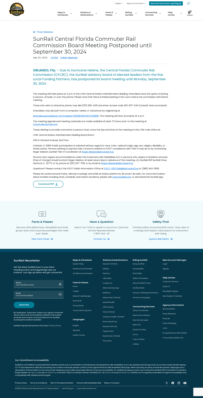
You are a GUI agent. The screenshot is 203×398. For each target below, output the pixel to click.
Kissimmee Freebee (141, 315)
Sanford (106, 273)
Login (165, 264)
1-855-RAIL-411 (102, 233)
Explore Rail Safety (159, 239)
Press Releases (45, 32)
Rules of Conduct (111, 383)
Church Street (109, 312)
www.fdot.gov (68, 388)
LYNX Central (108, 307)
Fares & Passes (109, 13)
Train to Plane (139, 339)
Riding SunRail (129, 13)
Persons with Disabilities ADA (89, 383)
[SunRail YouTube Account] (185, 383)
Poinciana (107, 341)
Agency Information (135, 3)
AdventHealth (108, 302)
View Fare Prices (40, 239)
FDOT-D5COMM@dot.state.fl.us (121, 168)
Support (166, 286)
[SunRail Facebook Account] (173, 383)
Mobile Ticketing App (82, 296)
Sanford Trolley (139, 329)
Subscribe (24, 304)
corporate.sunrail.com (87, 388)
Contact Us (99, 239)
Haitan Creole (79, 335)
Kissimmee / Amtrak (111, 336)
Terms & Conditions (38, 383)
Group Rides (78, 305)
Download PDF (46, 184)
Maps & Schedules (63, 13)
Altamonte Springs (111, 288)
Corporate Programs (82, 310)
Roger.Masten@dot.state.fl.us (98, 151)
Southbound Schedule (83, 273)
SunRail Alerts (138, 288)
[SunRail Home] (16, 9)
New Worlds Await (140, 320)
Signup (166, 268)
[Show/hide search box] (188, 3)
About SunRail (169, 309)
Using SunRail (138, 264)
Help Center (171, 13)
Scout (135, 334)
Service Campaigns (141, 297)
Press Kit (166, 318)
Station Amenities (140, 278)
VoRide (136, 344)
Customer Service (170, 281)
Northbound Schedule (82, 268)
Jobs (165, 328)
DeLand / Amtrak (110, 264)
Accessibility (138, 268)
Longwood (107, 283)
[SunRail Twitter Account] (167, 383)
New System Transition (172, 296)
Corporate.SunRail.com (173, 338)
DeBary (106, 268)
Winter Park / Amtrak (111, 297)
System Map (78, 264)
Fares (75, 286)
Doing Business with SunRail (175, 333)
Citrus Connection (141, 310)
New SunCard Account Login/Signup (166, 3)
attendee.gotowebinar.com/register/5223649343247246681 (66, 116)
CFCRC (54, 57)
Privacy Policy (21, 383)
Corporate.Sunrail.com (45, 124)
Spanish (76, 330)
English (76, 325)
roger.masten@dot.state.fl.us (43, 372)
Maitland (106, 293)
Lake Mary (107, 278)
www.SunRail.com (121, 177)
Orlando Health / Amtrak (113, 317)
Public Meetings (68, 57)
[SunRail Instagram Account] (179, 383)
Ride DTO (137, 325)
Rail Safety (137, 273)
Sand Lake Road (110, 321)
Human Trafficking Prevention (145, 293)
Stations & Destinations (86, 13)
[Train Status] (190, 13)
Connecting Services (151, 13)
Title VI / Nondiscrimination (62, 383)
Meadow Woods (110, 326)
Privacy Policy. (55, 325)
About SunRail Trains (142, 283)
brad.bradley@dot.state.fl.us (117, 372)
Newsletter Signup (170, 291)
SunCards (77, 301)
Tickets (76, 291)
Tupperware (108, 331)
